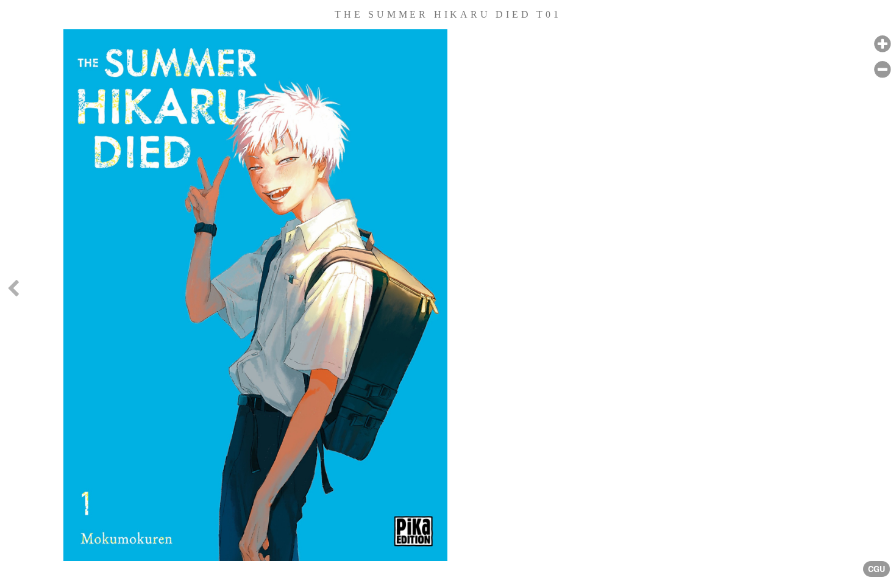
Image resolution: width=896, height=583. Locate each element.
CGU (876, 568)
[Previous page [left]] (13, 291)
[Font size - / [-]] (882, 70)
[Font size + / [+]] (882, 44)
